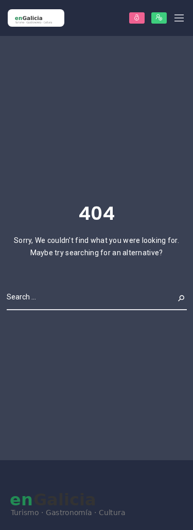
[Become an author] (159, 18)
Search (173, 297)
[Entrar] (137, 18)
